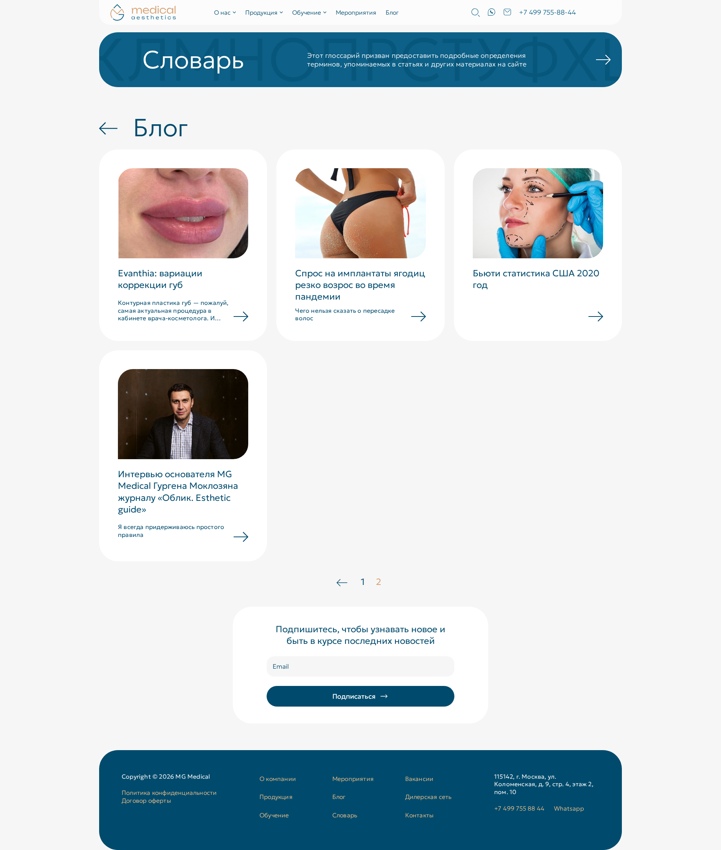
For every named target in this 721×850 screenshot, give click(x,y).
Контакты (419, 815)
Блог (392, 12)
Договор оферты (146, 800)
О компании (277, 778)
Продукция (276, 796)
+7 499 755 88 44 (519, 808)
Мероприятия (356, 12)
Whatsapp (569, 808)
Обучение (274, 815)
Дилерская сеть (428, 796)
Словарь (344, 815)
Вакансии (419, 778)
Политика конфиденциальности (169, 793)
